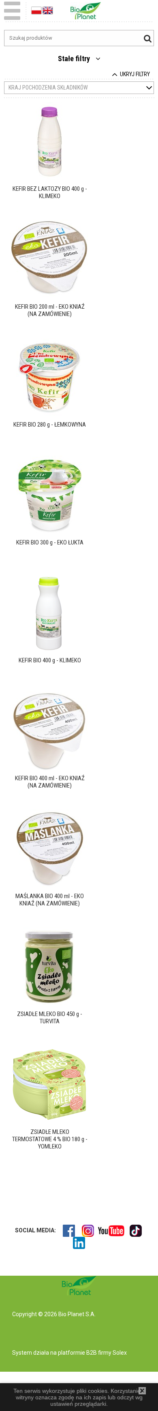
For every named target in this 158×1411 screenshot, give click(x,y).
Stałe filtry (75, 58)
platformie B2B (77, 1352)
